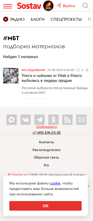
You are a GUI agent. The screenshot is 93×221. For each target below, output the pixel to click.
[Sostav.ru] (30, 5)
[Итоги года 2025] (49, 6)
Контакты (46, 142)
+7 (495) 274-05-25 (46, 132)
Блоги (37, 19)
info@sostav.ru (46, 127)
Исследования (34, 70)
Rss (46, 165)
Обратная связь (46, 158)
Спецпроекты (66, 19)
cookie (55, 183)
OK (46, 206)
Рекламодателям (46, 150)
